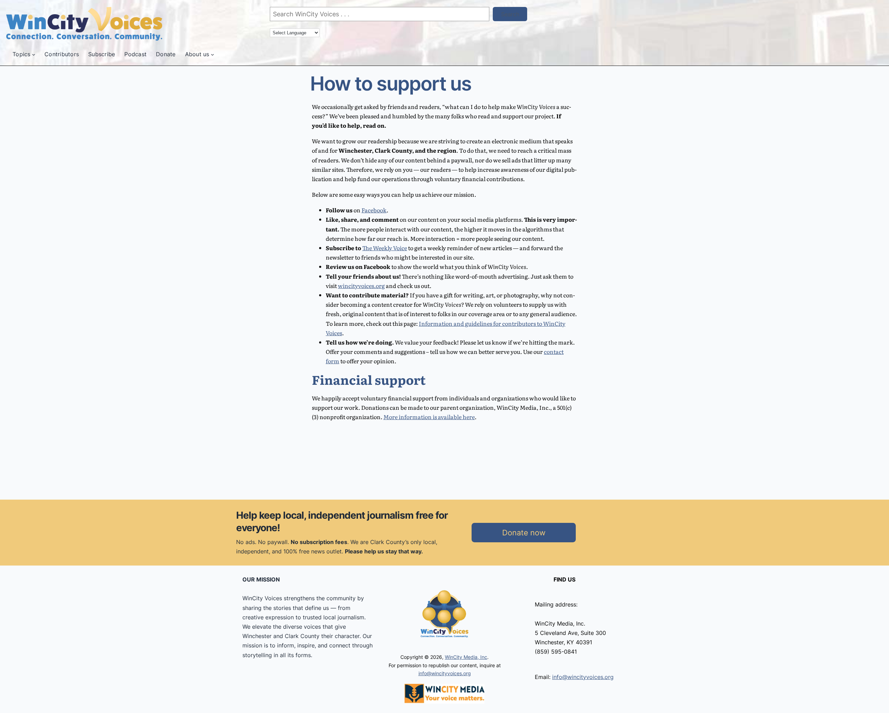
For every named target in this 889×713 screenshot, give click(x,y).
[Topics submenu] (33, 54)
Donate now (524, 532)
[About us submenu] (212, 54)
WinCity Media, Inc (466, 657)
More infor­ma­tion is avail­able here (429, 417)
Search (510, 14)
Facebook (374, 210)
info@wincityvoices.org (444, 673)
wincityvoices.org (361, 285)
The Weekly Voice (384, 248)
